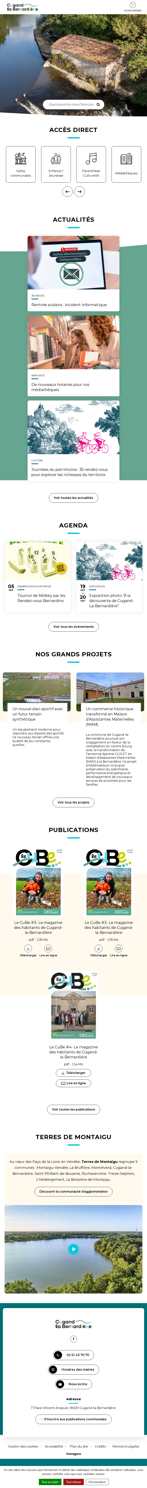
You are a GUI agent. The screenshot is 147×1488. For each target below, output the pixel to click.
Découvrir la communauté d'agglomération (73, 1191)
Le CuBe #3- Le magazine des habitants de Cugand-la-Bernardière (38, 927)
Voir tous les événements (73, 627)
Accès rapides (132, 10)
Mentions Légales (126, 1446)
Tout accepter (50, 1482)
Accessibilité (54, 1446)
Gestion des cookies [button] (23, 1446)
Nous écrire (78, 1385)
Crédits (100, 1446)
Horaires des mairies (78, 1369)
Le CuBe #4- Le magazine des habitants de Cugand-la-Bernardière (73, 1052)
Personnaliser (97, 1482)
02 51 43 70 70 (78, 1355)
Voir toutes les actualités (73, 498)
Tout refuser (73, 1482)
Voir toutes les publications (73, 1109)
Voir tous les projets (73, 802)
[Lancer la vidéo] (73, 1249)
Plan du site (79, 1446)
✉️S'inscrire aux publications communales (73, 1419)
